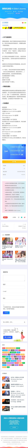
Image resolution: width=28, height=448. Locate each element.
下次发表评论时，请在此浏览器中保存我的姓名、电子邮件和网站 (13, 308)
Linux (16, 350)
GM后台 (18, 348)
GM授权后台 (5, 350)
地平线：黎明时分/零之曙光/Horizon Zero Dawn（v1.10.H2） (17, 379)
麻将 (8, 367)
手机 (6, 358)
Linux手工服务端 (21, 350)
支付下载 (14, 161)
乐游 (9, 354)
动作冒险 (22, 354)
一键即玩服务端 (13, 352)
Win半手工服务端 (6, 352)
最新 (23, 358)
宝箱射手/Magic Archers (22, 227)
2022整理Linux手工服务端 (10, 348)
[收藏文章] (19, 217)
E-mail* (5, 291)
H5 (9, 350)
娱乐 (15, 356)
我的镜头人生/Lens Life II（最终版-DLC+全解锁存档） (7, 247)
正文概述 (5, 22)
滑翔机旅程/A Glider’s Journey (14, 210)
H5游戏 (12, 350)
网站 (4, 298)
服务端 (4, 360)
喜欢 (5, 217)
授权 (10, 358)
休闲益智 (13, 354)
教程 (13, 358)
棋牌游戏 (8, 360)
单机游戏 (8, 356)
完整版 (23, 356)
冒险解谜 (17, 354)
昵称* (4, 284)
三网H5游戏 (5, 354)
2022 (4, 348)
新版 (20, 358)
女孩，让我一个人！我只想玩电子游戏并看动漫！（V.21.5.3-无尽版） (20, 260)
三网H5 (18, 352)
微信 (3, 358)
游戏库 (6, 210)
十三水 (4, 356)
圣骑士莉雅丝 (5, 226)
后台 (12, 356)
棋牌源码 (18, 360)
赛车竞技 (4, 367)
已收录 (18, 13)
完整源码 (19, 356)
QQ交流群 (8, 337)
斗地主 (16, 358)
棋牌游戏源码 (13, 360)
